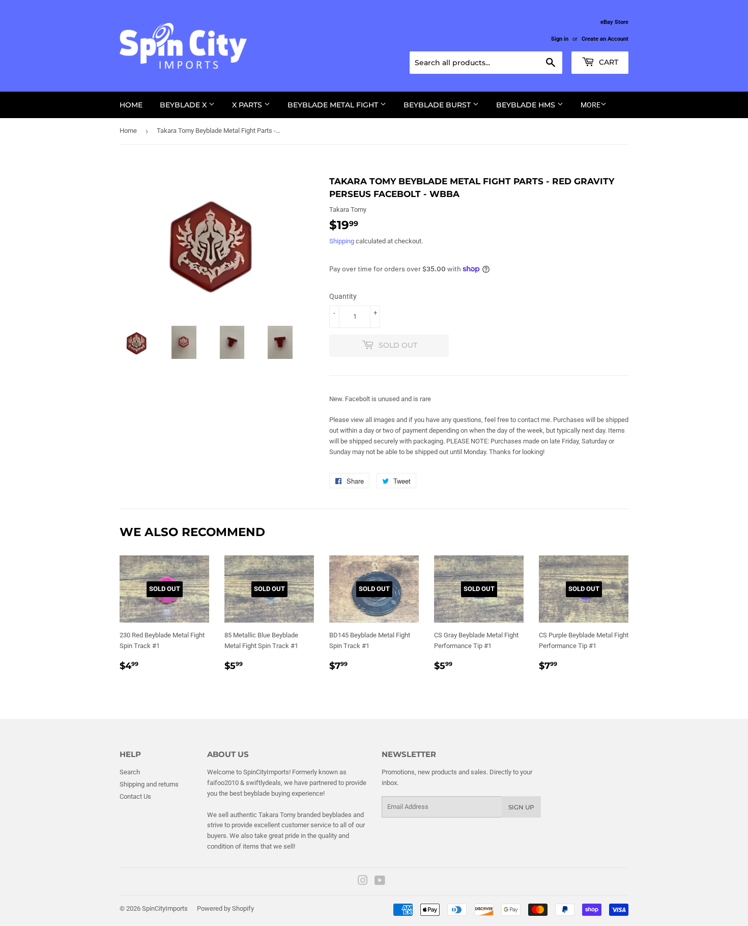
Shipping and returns (149, 784)
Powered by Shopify (225, 908)
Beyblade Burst (438, 104)
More (590, 105)
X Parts (248, 104)
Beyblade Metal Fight (333, 104)
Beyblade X (184, 104)
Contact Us (135, 796)
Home (131, 104)
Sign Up (521, 807)
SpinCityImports (165, 908)
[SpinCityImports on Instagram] (363, 882)
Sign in (559, 39)
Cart (607, 62)
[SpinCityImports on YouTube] (380, 882)
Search (130, 772)
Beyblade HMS (526, 104)
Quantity (343, 296)
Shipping (341, 241)
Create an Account (605, 39)
